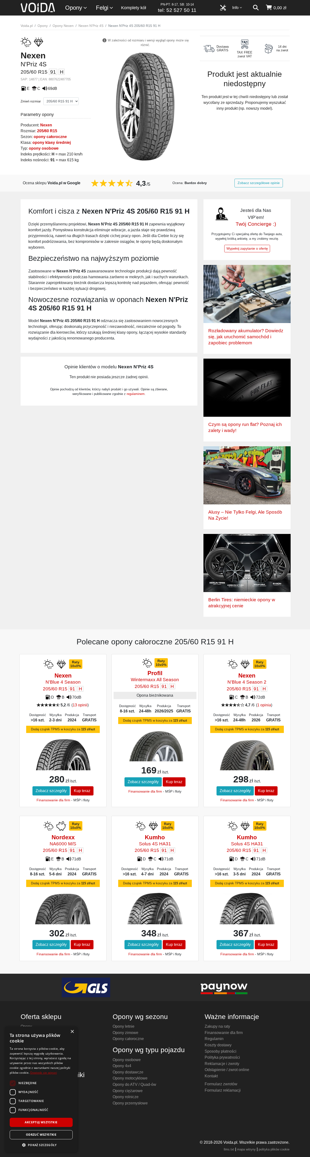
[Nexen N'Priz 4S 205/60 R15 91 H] (145, 106)
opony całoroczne (50, 137)
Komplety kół (133, 7)
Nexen (46, 125)
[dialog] (41, 1089)
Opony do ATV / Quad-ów (134, 1084)
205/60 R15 (47, 131)
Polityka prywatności (222, 1057)
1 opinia (264, 705)
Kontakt (211, 1076)
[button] (41, 1144)
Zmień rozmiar (31, 101)
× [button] (72, 1032)
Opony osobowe (127, 1060)
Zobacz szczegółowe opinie (259, 183)
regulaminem (136, 394)
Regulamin (214, 1039)
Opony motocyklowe (130, 1078)
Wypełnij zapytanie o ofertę (247, 248)
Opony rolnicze (126, 1097)
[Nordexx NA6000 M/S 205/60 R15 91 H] (63, 909)
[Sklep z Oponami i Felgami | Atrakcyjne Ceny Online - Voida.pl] (39, 7)
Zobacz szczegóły (51, 791)
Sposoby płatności (220, 1051)
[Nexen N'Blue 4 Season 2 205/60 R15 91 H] (247, 756)
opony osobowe (44, 148)
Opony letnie (123, 1026)
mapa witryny (246, 1149)
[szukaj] (255, 7)
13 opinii (80, 705)
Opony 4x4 (122, 1066)
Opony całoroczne (128, 1039)
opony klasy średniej (51, 142)
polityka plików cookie (274, 1149)
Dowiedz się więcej (43, 1073)
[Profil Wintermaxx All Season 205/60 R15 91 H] (155, 748)
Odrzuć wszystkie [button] (41, 1135)
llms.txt (229, 1149)
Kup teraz (82, 791)
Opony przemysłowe (130, 1103)
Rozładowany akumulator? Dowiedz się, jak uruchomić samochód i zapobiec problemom (245, 336)
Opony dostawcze (128, 1072)
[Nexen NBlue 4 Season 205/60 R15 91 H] (63, 763)
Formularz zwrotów (221, 1084)
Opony (73, 7)
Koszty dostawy (218, 1045)
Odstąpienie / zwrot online (227, 1070)
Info (235, 8)
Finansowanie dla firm (53, 800)
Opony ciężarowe (128, 1091)
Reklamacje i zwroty (222, 1064)
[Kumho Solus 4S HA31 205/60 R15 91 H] (155, 917)
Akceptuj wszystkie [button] (41, 1122)
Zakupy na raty (217, 1026)
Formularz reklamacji (223, 1090)
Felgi (102, 7)
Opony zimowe (125, 1033)
